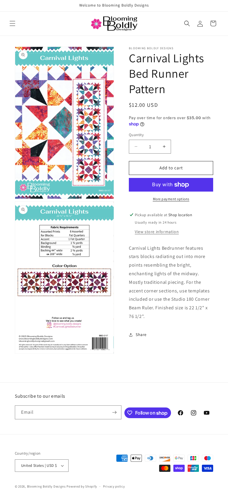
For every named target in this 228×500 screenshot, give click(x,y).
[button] (12, 23)
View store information (157, 231)
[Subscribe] (114, 412)
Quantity (136, 134)
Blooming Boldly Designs (46, 486)
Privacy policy (114, 486)
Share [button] (141, 334)
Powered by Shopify (81, 486)
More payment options (171, 199)
